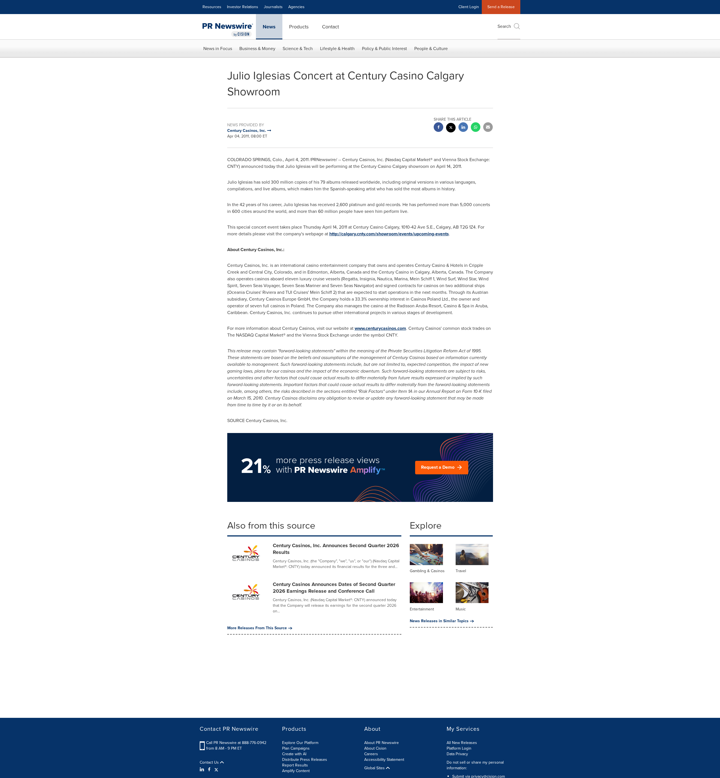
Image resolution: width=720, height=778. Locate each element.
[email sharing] (488, 127)
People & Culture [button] (431, 48)
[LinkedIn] (203, 769)
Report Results (295, 765)
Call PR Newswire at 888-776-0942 (236, 743)
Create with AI (294, 754)
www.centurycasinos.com (380, 328)
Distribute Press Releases (304, 760)
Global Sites (375, 768)
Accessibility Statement (384, 760)
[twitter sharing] (451, 128)
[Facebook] (209, 769)
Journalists (273, 7)
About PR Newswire (381, 743)
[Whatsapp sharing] (475, 127)
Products (299, 26)
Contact (330, 26)
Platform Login (459, 748)
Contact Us (210, 762)
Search (504, 26)
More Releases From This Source (257, 628)
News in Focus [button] (217, 48)
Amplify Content (296, 771)
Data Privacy (457, 754)
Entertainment (422, 609)
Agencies (296, 7)
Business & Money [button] (257, 48)
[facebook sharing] (438, 127)
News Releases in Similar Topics (439, 621)
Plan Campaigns (296, 748)
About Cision (375, 748)
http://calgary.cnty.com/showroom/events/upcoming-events (389, 234)
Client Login (468, 7)
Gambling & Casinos (427, 571)
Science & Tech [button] (298, 48)
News (269, 26)
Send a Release (501, 7)
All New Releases (462, 743)
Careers (371, 754)
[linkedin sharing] (463, 127)
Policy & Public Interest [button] (384, 48)
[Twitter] (216, 769)
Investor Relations (242, 7)
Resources (211, 7)
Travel (461, 571)
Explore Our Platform (300, 743)
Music (461, 609)
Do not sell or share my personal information (475, 765)
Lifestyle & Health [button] (337, 48)
